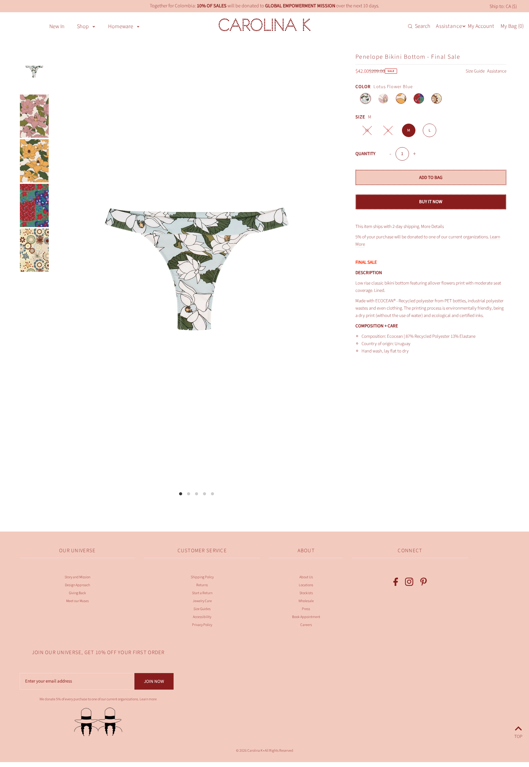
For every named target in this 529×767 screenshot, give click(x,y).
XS (367, 130)
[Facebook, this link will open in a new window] (395, 583)
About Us (306, 577)
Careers (306, 624)
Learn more (148, 699)
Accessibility (202, 617)
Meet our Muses (77, 601)
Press (306, 609)
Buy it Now (430, 202)
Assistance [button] (449, 26)
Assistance (496, 71)
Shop (83, 26)
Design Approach (77, 585)
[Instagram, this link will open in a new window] (409, 583)
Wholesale (306, 601)
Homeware (120, 26)
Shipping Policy (202, 577)
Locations (306, 585)
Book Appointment (306, 617)
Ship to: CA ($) (503, 6)
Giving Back (77, 593)
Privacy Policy (202, 624)
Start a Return (202, 593)
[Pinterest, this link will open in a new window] (423, 583)
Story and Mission (77, 577)
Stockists (306, 593)
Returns (202, 585)
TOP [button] (518, 735)
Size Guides (202, 609)
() (512, 26)
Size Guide (476, 71)
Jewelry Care (202, 601)
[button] (94, 26)
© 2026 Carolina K (249, 750)
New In (57, 26)
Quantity (365, 154)
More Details (432, 226)
